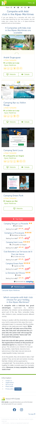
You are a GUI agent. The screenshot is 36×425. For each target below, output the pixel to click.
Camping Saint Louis (13, 150)
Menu (30, 3)
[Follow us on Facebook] (14, 410)
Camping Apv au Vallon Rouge (15, 103)
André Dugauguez (12, 57)
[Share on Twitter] (14, 7)
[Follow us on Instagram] (22, 410)
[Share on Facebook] (11, 7)
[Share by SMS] (28, 7)
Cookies (18, 389)
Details (27, 74)
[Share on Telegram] (21, 7)
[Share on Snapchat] (18, 7)
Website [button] (12, 74)
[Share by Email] (25, 7)
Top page (31, 414)
